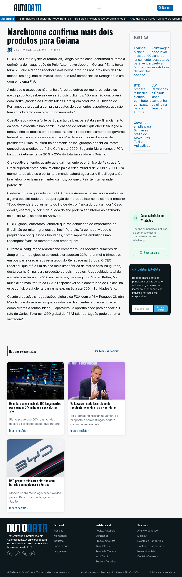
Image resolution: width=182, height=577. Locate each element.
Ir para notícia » (18, 430)
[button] (99, 8)
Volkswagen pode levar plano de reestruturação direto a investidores (93, 405)
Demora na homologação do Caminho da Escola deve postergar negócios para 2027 (125, 18)
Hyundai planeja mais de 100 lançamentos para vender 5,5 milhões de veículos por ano (35, 407)
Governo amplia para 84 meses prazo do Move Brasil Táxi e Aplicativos (142, 134)
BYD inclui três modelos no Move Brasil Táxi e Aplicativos (53, 18)
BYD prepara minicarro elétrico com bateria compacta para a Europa (32, 482)
